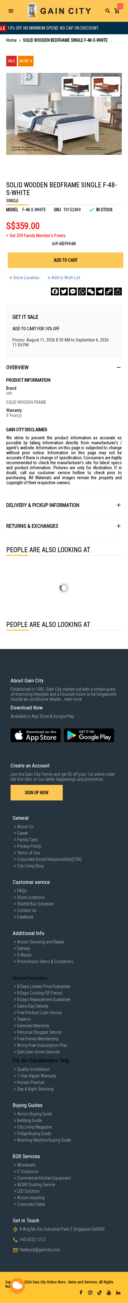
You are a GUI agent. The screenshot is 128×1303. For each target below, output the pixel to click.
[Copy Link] (109, 291)
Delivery (23, 948)
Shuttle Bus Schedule (35, 903)
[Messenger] (73, 291)
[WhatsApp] (82, 291)
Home (11, 40)
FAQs (22, 890)
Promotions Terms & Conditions (45, 961)
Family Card (27, 839)
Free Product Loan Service (39, 1012)
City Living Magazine (34, 1126)
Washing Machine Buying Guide (44, 1140)
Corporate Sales (31, 1204)
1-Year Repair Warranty (36, 1075)
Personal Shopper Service (39, 1032)
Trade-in (24, 1019)
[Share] (118, 291)
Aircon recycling (30, 1197)
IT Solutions (27, 1171)
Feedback (25, 916)
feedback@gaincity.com (40, 1249)
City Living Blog (30, 865)
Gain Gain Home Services (38, 1051)
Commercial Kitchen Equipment (44, 1178)
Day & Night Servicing (35, 1088)
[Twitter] (64, 291)
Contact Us (26, 910)
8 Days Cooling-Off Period (39, 992)
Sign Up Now (36, 792)
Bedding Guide (29, 1120)
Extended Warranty (33, 1025)
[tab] (64, 367)
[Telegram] (100, 291)
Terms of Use (28, 852)
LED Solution (28, 1191)
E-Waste (24, 954)
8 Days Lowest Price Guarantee (43, 986)
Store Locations (31, 897)
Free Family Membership (38, 1038)
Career (22, 833)
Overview (17, 367)
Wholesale (26, 1164)
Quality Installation (33, 1069)
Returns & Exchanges (32, 526)
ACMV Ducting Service (36, 1184)
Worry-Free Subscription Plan (42, 1045)
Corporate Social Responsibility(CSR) (49, 859)
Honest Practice (30, 1082)
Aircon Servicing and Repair (40, 941)
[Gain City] (59, 11)
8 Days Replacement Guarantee (43, 999)
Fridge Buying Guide (34, 1133)
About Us (25, 826)
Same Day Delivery (32, 1006)
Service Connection (30, 978)
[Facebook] (55, 291)
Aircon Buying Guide (34, 1113)
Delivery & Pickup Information (42, 505)
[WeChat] (91, 291)
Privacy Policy (29, 846)
